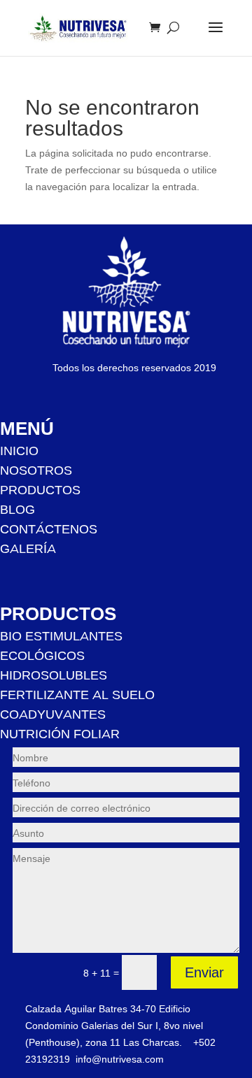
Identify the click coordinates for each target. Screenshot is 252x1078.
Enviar (204, 972)
